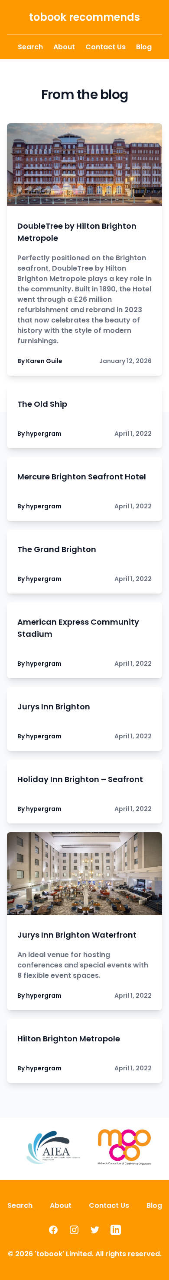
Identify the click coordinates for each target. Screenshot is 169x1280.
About (64, 47)
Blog (144, 47)
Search (30, 47)
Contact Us (105, 47)
